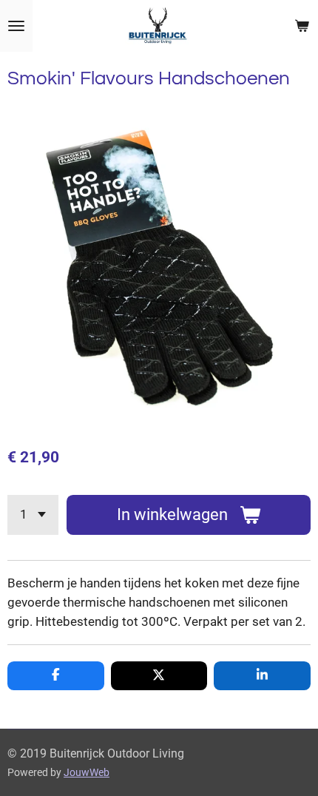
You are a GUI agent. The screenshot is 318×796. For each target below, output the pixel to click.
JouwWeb (86, 772)
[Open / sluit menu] (16, 26)
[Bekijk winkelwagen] (301, 26)
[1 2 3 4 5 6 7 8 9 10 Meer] (32, 515)
